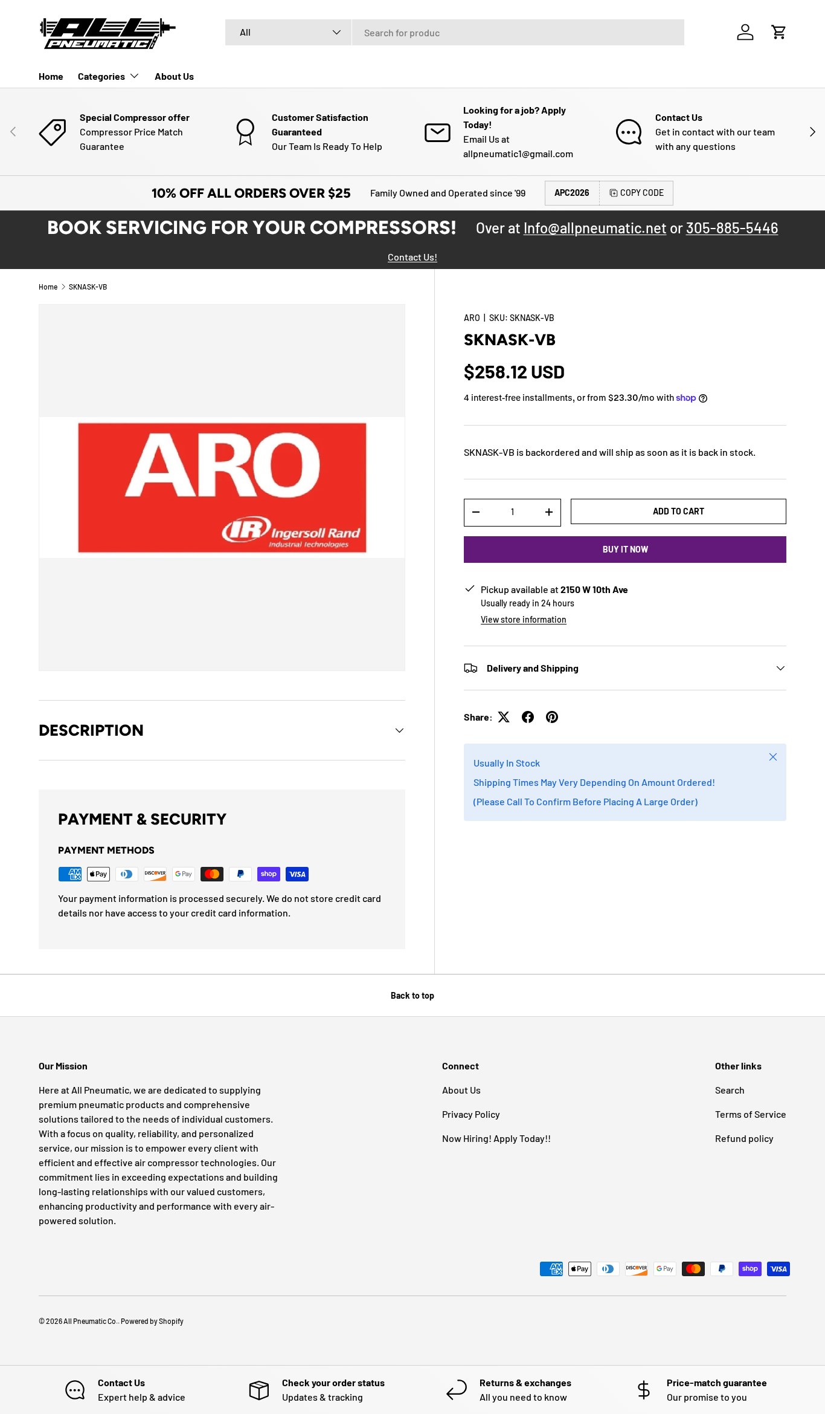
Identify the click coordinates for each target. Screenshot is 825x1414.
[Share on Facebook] (528, 717)
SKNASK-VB (88, 286)
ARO (472, 318)
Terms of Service (750, 1114)
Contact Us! (412, 256)
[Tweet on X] (504, 717)
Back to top (412, 995)
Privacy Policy (471, 1114)
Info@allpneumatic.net (595, 227)
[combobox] (454, 32)
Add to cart (678, 510)
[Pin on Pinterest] (552, 717)
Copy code (642, 192)
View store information (524, 619)
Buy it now (625, 548)
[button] (779, 32)
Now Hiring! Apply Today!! (496, 1138)
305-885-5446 (732, 227)
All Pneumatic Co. (90, 1321)
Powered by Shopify (152, 1321)
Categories (101, 76)
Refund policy (744, 1138)
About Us (174, 76)
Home (51, 76)
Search (730, 1089)
